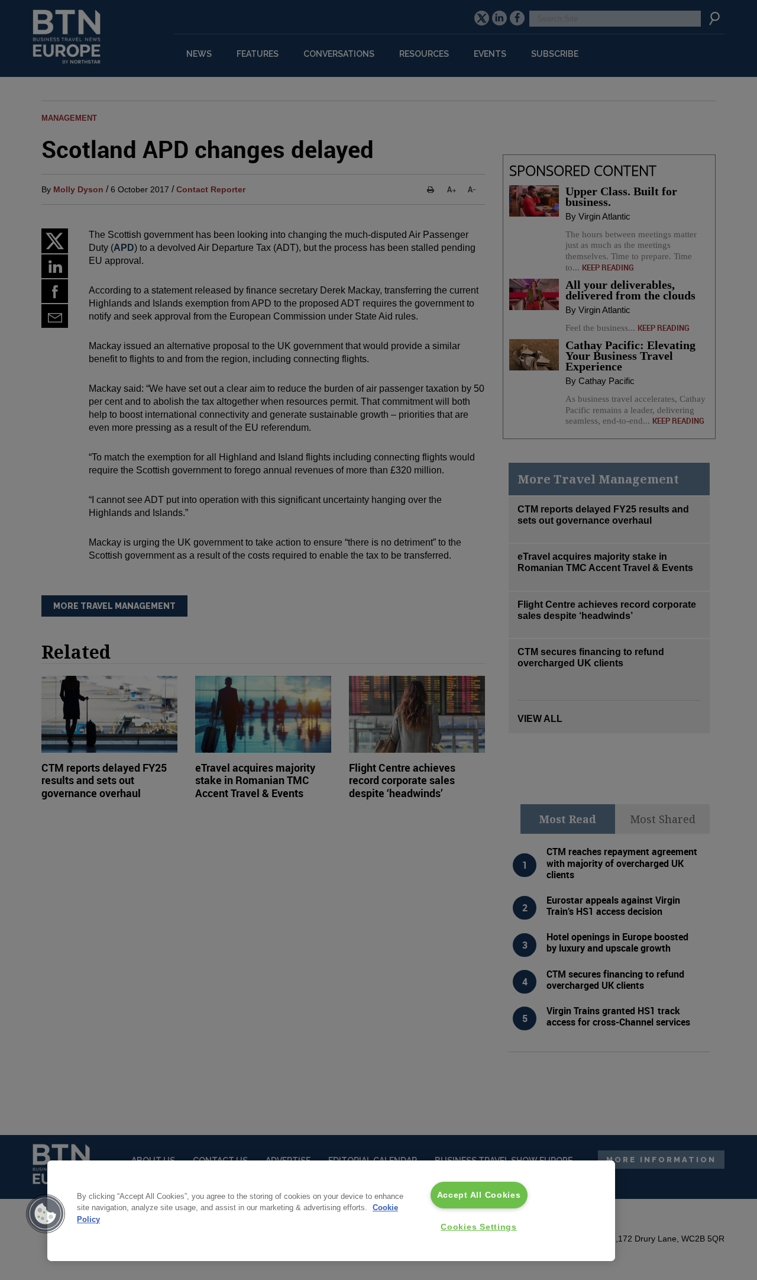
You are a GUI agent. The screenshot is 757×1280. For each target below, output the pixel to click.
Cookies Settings (479, 1226)
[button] (45, 1214)
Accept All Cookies (479, 1195)
